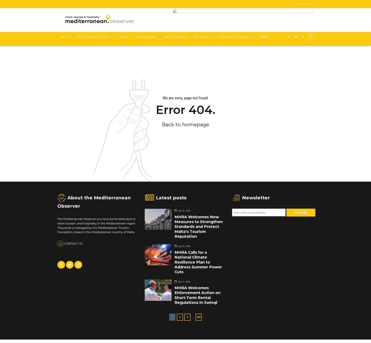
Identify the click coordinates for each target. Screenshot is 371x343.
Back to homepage (185, 124)
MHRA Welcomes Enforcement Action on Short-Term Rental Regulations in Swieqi (197, 295)
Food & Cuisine (145, 37)
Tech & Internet (174, 37)
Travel (122, 37)
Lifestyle (264, 37)
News (65, 37)
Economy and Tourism (93, 37)
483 (199, 317)
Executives (202, 37)
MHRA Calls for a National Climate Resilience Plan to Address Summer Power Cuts (198, 262)
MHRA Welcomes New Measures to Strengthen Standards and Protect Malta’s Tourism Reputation (198, 227)
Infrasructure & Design (233, 37)
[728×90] (243, 12)
